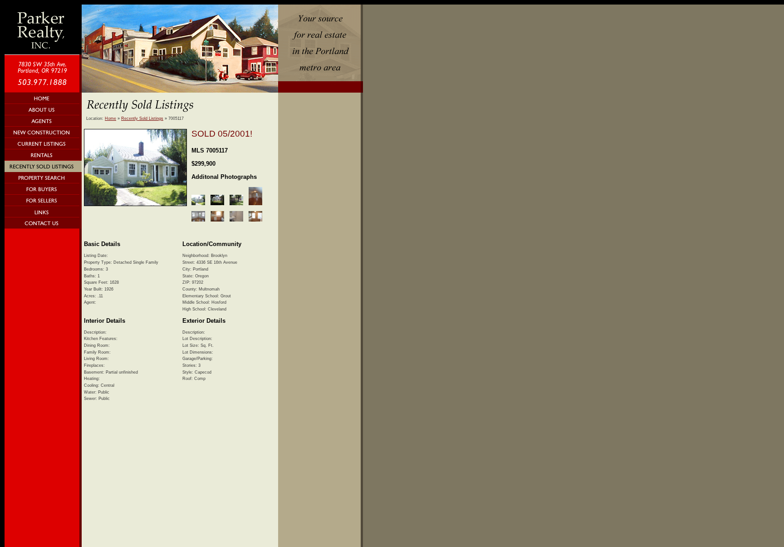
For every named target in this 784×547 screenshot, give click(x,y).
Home (110, 118)
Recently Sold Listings (142, 118)
